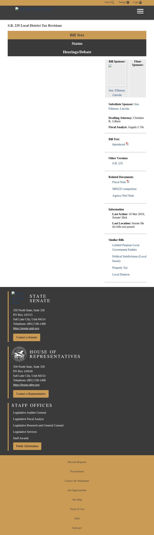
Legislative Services (25, 431)
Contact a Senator (26, 337)
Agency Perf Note (123, 195)
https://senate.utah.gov (26, 328)
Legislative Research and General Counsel (38, 425)
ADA (77, 518)
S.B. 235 (117, 163)
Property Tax (120, 267)
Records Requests (77, 462)
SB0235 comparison (124, 188)
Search (108, 2)
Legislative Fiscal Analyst (28, 419)
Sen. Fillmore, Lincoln (117, 93)
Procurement (77, 471)
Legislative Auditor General (29, 412)
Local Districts (121, 274)
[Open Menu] (140, 11)
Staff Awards (21, 438)
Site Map (77, 499)
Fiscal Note (119, 182)
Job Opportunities (77, 490)
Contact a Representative (31, 393)
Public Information (27, 446)
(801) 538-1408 (36, 323)
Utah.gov (77, 528)
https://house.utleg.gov (26, 384)
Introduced (118, 144)
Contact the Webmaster (77, 480)
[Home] (34, 13)
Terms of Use (77, 509)
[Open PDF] (127, 144)
